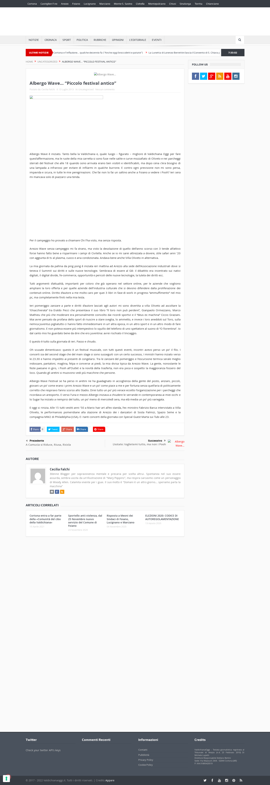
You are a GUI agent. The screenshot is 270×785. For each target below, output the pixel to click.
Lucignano (90, 3)
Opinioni (118, 40)
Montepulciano (156, 3)
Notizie (34, 40)
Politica (82, 40)
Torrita (198, 3)
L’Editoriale (137, 40)
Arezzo (65, 3)
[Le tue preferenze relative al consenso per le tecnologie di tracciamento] (6, 778)
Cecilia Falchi (48, 89)
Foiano (76, 3)
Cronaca (51, 40)
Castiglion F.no (49, 3)
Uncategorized (85, 89)
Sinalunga (185, 3)
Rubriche (100, 40)
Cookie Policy (145, 764)
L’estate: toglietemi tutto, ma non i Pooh (139, 444)
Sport (66, 40)
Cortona (32, 3)
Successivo (155, 440)
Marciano (104, 3)
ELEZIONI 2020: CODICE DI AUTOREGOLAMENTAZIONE (162, 517)
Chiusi (172, 3)
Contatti (142, 749)
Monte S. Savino (123, 3)
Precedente (37, 440)
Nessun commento (105, 89)
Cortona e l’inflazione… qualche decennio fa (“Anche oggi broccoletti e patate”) (84, 52)
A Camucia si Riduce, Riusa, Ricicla (48, 445)
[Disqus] (105, 588)
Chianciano (212, 3)
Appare (109, 780)
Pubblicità (143, 755)
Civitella (140, 3)
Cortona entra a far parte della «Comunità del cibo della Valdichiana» (45, 519)
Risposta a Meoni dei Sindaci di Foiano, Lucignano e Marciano (120, 519)
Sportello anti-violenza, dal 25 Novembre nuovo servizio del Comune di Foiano (85, 520)
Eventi (156, 40)
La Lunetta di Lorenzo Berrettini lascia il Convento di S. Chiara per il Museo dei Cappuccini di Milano (190, 52)
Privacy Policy (145, 759)
